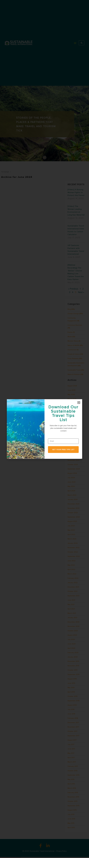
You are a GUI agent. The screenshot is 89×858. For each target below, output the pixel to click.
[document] (44, 429)
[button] (79, 402)
